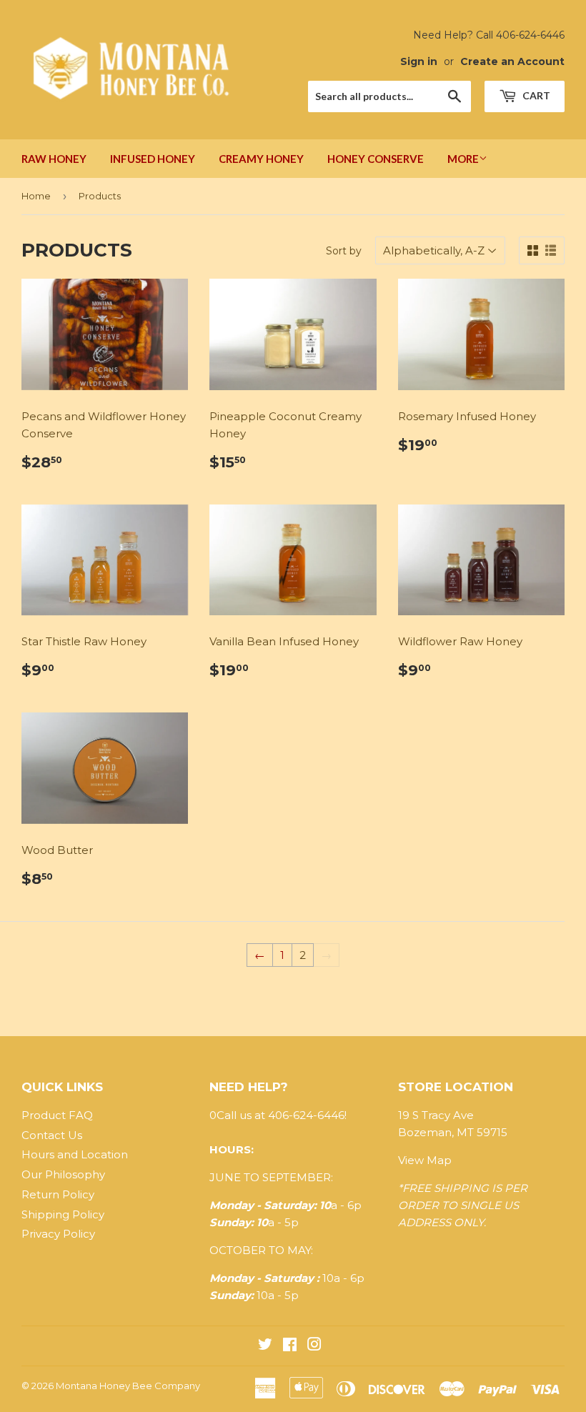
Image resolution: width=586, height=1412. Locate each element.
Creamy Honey (261, 158)
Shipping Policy (62, 1214)
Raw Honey (53, 158)
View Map (425, 1160)
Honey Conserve (375, 158)
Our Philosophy (63, 1174)
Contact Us (51, 1135)
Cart (535, 95)
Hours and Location (74, 1154)
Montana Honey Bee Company (128, 1385)
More (463, 158)
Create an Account (512, 61)
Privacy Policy (58, 1234)
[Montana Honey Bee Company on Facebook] (289, 1346)
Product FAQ (57, 1115)
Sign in (418, 61)
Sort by (344, 250)
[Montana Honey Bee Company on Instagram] (314, 1346)
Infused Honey (152, 158)
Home (36, 196)
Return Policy (57, 1194)
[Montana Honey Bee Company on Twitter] (265, 1346)
